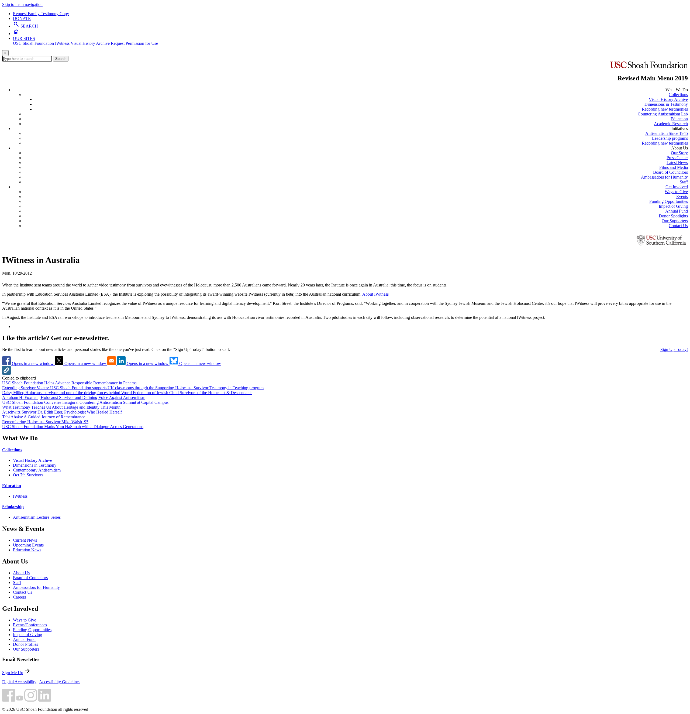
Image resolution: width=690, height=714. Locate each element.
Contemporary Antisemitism (37, 470)
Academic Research (671, 123)
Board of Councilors (670, 172)
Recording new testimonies (665, 109)
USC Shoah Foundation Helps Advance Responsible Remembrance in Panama (69, 383)
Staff (684, 182)
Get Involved (676, 187)
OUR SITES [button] (24, 38)
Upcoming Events (28, 545)
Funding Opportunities (668, 201)
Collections (678, 94)
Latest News (677, 162)
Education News (27, 550)
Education (679, 119)
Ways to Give (676, 191)
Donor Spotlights (673, 216)
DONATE (22, 18)
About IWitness (375, 294)
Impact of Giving (673, 206)
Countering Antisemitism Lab (663, 114)
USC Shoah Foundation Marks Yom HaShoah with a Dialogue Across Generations (72, 426)
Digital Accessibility (19, 681)
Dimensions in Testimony (666, 104)
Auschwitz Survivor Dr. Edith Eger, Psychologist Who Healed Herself (62, 412)
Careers (19, 597)
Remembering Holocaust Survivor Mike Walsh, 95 (45, 421)
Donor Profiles (25, 644)
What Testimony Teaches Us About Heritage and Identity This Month (61, 407)
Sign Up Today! (674, 349)
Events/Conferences (30, 625)
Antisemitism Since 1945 (666, 133)
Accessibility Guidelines (59, 681)
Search (60, 59)
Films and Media (673, 167)
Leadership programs (670, 138)
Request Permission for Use (134, 43)
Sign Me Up (12, 672)
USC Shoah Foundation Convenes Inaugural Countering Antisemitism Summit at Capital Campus (85, 402)
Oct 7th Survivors (28, 475)
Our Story (679, 153)
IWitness (62, 43)
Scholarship (13, 506)
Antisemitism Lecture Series (37, 517)
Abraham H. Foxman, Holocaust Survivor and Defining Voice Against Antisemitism (73, 397)
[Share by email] (112, 363)
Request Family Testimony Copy (41, 13)
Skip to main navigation (22, 4)
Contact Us (678, 225)
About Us (21, 572)
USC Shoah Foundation (33, 43)
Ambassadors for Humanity (664, 177)
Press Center (677, 157)
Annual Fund (676, 211)
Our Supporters (675, 220)
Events (682, 196)
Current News (25, 540)
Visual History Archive (90, 43)
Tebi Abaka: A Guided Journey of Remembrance (43, 417)
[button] (6, 373)
